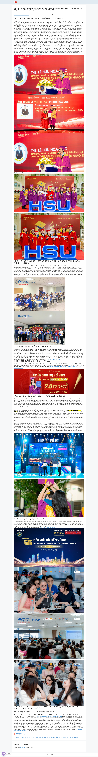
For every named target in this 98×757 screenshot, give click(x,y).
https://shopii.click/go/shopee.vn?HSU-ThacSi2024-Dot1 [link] (62, 366)
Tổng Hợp (20, 733)
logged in (22, 747)
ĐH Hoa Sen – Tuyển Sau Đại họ (21, 15)
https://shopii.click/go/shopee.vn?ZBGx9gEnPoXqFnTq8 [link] (49, 716)
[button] (83, 2)
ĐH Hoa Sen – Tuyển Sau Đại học (34, 54)
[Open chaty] (4, 754)
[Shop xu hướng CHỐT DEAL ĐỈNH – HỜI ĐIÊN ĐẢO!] (15, 2)
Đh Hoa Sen (25, 734)
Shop (17, 733)
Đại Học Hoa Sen (19, 734)
